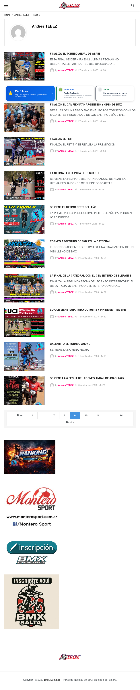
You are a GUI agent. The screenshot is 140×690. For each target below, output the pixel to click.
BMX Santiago (52, 679)
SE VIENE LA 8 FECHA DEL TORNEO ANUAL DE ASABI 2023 (87, 378)
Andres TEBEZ (44, 26)
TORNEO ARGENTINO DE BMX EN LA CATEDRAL (80, 241)
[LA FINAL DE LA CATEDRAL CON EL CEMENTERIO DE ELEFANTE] (24, 288)
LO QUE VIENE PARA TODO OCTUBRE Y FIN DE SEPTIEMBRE (88, 309)
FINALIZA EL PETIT (62, 139)
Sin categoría (15, 197)
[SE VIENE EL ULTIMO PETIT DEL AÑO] (24, 219)
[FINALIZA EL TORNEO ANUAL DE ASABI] (24, 66)
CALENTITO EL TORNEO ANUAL (70, 344)
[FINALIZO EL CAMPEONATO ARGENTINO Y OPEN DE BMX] (24, 117)
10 (86, 415)
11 (97, 415)
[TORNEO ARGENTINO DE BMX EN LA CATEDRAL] (24, 253)
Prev (20, 415)
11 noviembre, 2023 (88, 150)
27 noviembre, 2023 (88, 70)
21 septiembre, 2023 (88, 257)
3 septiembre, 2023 (88, 384)
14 (121, 415)
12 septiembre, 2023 (88, 316)
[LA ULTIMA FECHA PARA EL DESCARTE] (24, 185)
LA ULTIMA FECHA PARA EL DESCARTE (75, 173)
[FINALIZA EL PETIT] (24, 151)
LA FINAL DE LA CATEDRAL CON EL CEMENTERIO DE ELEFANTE (90, 275)
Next (69, 422)
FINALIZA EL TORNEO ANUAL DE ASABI (75, 53)
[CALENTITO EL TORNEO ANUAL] (24, 356)
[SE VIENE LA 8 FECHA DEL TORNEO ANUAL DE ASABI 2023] (24, 390)
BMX (8, 78)
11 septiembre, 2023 (88, 355)
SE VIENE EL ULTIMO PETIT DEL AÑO (73, 207)
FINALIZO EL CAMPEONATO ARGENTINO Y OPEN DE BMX (86, 104)
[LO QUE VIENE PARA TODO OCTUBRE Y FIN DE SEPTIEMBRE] (24, 322)
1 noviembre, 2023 (87, 189)
